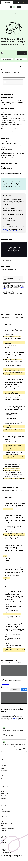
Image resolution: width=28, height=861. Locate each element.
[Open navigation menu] (25, 7)
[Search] (11, 7)
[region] (14, 82)
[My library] (14, 7)
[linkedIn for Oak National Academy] (8, 837)
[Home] (2, 7)
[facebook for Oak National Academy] (5, 837)
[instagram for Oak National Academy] (2, 837)
